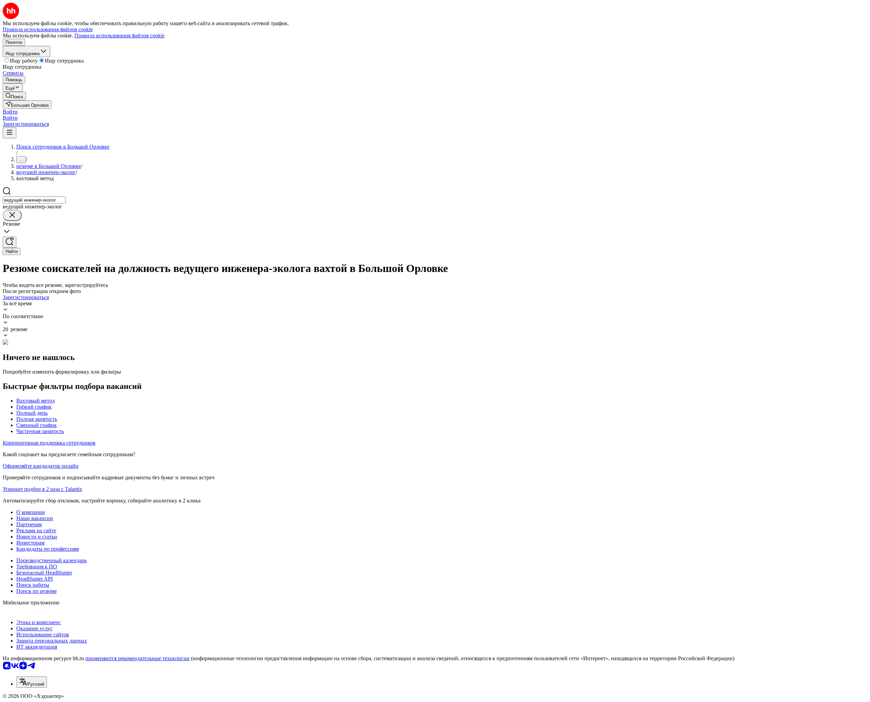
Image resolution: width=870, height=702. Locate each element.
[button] (10, 112)
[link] (14, 96)
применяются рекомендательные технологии (137, 658)
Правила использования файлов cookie (119, 35)
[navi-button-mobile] (9, 132)
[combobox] (34, 200)
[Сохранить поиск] (9, 242)
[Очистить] (12, 215)
